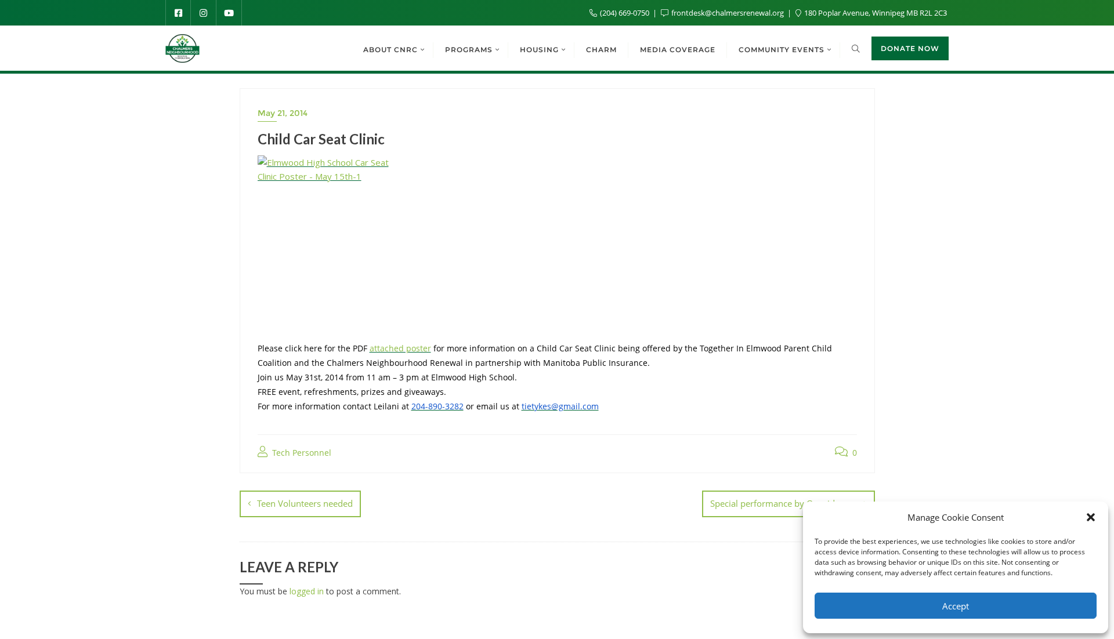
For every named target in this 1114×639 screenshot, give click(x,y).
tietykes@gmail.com (560, 406)
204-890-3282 (437, 406)
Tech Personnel (300, 452)
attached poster (400, 348)
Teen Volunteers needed (305, 503)
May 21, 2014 (283, 113)
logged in (307, 591)
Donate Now (910, 48)
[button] (1091, 517)
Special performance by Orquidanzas (784, 503)
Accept (955, 606)
